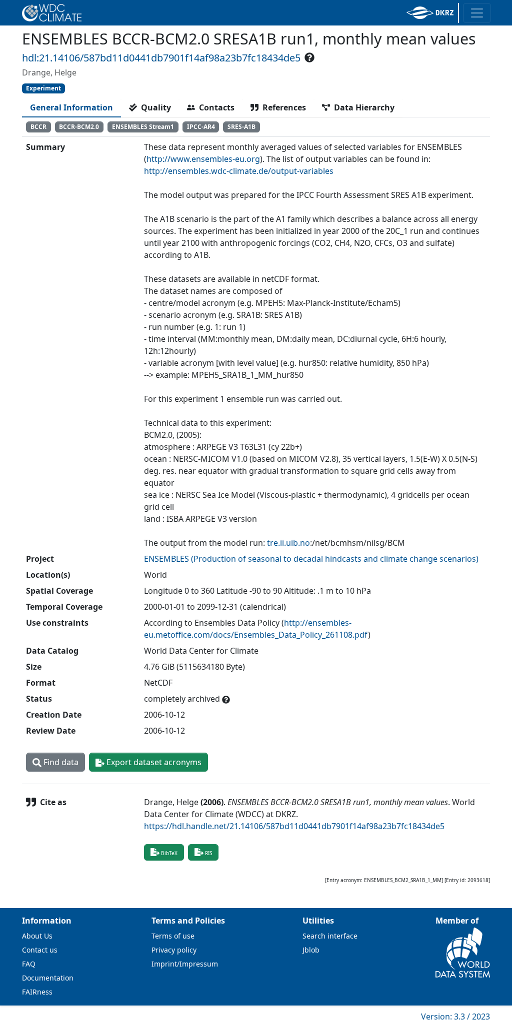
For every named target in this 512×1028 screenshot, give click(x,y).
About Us (37, 936)
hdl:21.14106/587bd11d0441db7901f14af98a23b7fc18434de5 (161, 57)
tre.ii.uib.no (288, 542)
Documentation (48, 978)
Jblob (311, 950)
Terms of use (173, 936)
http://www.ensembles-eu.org (203, 158)
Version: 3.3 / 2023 (455, 1016)
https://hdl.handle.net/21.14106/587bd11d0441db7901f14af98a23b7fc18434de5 (294, 826)
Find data (60, 762)
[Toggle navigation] (477, 13)
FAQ (29, 964)
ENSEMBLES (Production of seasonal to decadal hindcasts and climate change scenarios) (311, 558)
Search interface (330, 936)
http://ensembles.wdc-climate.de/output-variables (239, 170)
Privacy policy (174, 950)
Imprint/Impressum (185, 964)
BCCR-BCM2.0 (79, 126)
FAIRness (37, 992)
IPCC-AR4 (201, 126)
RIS (208, 853)
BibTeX (169, 853)
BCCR (38, 126)
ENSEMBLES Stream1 (143, 126)
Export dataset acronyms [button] (153, 762)
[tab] (71, 107)
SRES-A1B (242, 126)
